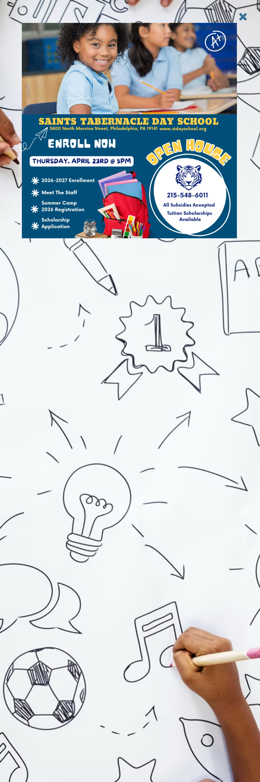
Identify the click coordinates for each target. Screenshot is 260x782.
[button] (243, 17)
